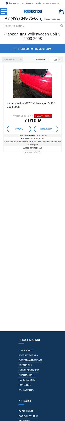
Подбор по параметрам (34, 48)
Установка (25, 365)
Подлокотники (28, 416)
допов (32, 11)
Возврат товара (28, 355)
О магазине (25, 350)
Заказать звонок (52, 19)
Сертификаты (27, 375)
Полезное (24, 385)
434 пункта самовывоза (47, 3)
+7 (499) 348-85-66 (21, 18)
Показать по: (42, 59)
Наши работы (26, 380)
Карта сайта (26, 390)
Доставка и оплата (30, 360)
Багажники (25, 411)
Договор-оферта (28, 370)
